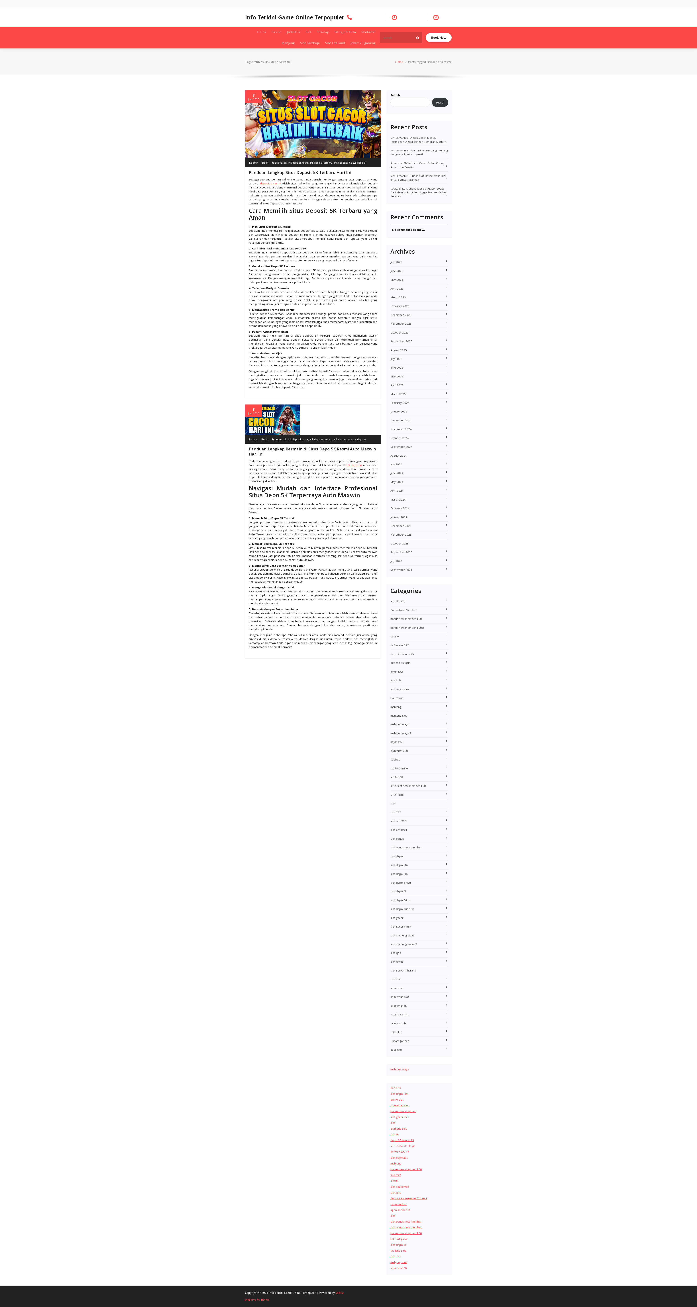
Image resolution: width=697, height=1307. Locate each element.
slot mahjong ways (402, 935)
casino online (398, 1204)
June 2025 (396, 367)
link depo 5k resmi (298, 162)
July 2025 (396, 359)
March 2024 (398, 499)
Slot (308, 32)
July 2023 (396, 561)
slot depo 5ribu (400, 900)
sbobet (395, 759)
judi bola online (399, 689)
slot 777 (395, 812)
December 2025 (400, 315)
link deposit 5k (342, 162)
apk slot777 (397, 601)
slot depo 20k (399, 874)
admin (254, 162)
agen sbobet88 (400, 1210)
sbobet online (399, 768)
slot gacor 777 (399, 1117)
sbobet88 (396, 777)
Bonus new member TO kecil (408, 1198)
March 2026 (398, 297)
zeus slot (396, 1049)
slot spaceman (399, 1186)
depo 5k (395, 1088)
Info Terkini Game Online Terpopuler (294, 17)
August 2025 (398, 350)
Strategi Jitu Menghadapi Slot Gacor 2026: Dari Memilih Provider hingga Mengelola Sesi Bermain (418, 192)
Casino (276, 32)
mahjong (395, 707)
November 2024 (401, 429)
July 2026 (396, 262)
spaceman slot (399, 997)
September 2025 (401, 341)
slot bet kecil (398, 830)
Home (261, 32)
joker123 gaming (363, 43)
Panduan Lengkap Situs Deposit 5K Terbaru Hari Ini (300, 172)
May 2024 (396, 482)
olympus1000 (399, 751)
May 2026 (396, 279)
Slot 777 (395, 1175)
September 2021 (401, 570)
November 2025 (401, 323)
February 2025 (399, 403)
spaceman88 (398, 1005)
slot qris (395, 953)
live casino (396, 698)
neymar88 (396, 742)
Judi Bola (293, 32)
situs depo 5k (358, 162)
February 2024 (399, 508)
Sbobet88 (368, 32)
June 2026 (396, 271)
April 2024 (396, 490)
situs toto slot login (402, 1146)
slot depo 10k (399, 865)
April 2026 (396, 288)
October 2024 (399, 438)
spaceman (396, 988)
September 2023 (401, 552)
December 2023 (400, 526)
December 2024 (400, 420)
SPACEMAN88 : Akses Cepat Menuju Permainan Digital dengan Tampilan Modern (418, 139)
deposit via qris (400, 662)
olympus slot (398, 1128)
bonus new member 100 (406, 619)
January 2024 (398, 517)
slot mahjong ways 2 (403, 944)
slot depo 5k (398, 891)
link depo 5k (354, 465)
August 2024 (398, 455)
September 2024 (401, 446)
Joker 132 (396, 671)
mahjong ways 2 (400, 733)
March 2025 (398, 394)
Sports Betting (399, 1014)
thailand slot (398, 1250)
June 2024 (396, 473)
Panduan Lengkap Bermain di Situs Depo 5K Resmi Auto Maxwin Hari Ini (312, 451)
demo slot (396, 1099)
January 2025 (398, 411)
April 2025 (396, 385)
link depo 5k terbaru (321, 162)
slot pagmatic (399, 1157)
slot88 (394, 1134)
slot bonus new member (406, 847)
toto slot (396, 1032)
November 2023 (401, 534)
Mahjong (288, 43)
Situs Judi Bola (345, 32)
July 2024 (396, 464)
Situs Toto (397, 794)
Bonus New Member (403, 610)
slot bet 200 (398, 821)
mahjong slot (398, 715)
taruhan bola (398, 1023)
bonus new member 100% (407, 627)
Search (395, 95)
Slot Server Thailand (403, 970)
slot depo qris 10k (402, 909)
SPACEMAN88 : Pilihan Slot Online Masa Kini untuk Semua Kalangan (418, 177)
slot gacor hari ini (401, 926)
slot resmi (396, 962)
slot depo (396, 856)
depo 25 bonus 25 (402, 654)
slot (392, 1123)
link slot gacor (399, 1239)
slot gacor (396, 918)
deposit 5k (281, 162)
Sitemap (323, 32)
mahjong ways (399, 724)
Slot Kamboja (310, 43)
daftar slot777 (399, 645)
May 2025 (396, 376)
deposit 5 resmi (270, 183)
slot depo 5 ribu (400, 882)
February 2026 (399, 306)
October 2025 (399, 332)
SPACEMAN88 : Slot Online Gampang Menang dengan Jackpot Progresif (419, 152)
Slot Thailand (335, 43)
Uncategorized (399, 1041)
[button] (417, 37)
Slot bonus (397, 838)
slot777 (395, 979)
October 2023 (399, 543)
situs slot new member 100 (408, 786)
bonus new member (403, 1111)
